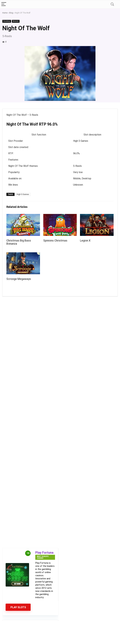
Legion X (85, 240)
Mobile (16, 21)
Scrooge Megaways (18, 279)
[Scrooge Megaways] (23, 254)
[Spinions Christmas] (60, 216)
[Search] (112, 4)
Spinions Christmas (55, 240)
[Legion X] (96, 216)
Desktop (6, 21)
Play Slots (18, 607)
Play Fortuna (44, 552)
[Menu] (4, 4)
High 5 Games (23, 194)
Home (4, 13)
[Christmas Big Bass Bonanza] (23, 216)
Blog (11, 13)
